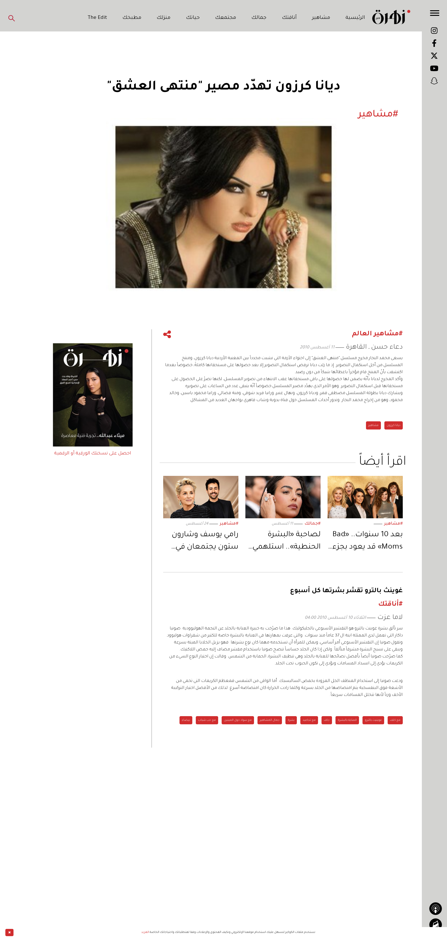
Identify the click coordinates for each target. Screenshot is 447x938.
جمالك (258, 18)
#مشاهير (393, 524)
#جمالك (313, 524)
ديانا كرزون (393, 425)
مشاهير (321, 18)
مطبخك (131, 18)
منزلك (163, 18)
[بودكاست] (435, 908)
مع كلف (395, 720)
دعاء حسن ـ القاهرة (374, 347)
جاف (327, 720)
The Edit (97, 18)
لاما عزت (390, 618)
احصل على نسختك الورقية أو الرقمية (92, 453)
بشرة (291, 720)
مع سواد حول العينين (238, 720)
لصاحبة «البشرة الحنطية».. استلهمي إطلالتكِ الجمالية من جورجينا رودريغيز (287, 542)
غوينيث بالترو (373, 720)
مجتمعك (225, 18)
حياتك (193, 18)
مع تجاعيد (309, 720)
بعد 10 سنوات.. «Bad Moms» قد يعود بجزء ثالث (367, 542)
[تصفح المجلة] (435, 924)
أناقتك (289, 18)
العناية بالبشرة (347, 720)
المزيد (145, 932)
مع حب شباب (207, 720)
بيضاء (186, 720)
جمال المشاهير (270, 720)
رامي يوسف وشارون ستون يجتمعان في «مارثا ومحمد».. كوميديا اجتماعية (205, 542)
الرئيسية (355, 18)
